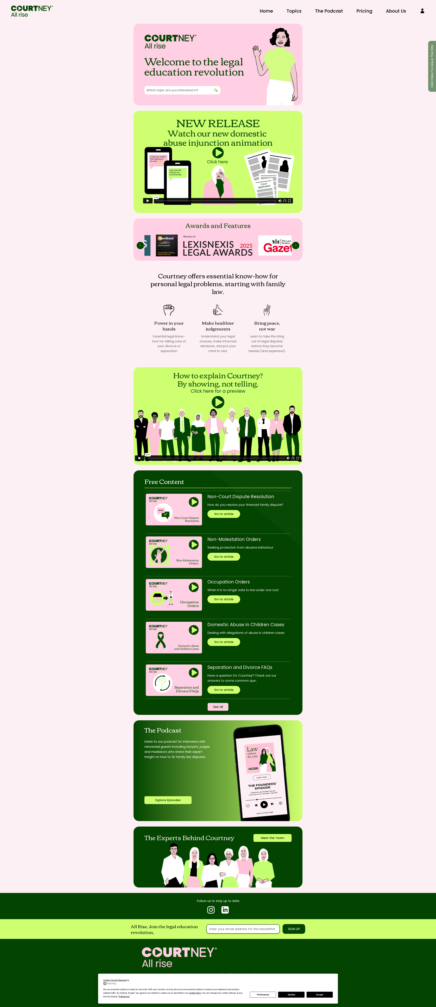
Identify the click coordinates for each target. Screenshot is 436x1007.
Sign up (294, 929)
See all (218, 707)
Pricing (364, 11)
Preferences (263, 995)
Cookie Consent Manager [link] (115, 980)
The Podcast (329, 11)
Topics (294, 11)
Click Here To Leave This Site (432, 66)
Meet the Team (272, 838)
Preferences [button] (124, 996)
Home (266, 11)
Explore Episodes (168, 800)
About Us (396, 11)
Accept (319, 995)
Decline (291, 995)
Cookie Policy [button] (195, 993)
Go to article (223, 514)
